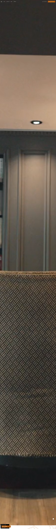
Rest (4, 1)
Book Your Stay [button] (51, 1)
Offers (15, 1)
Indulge (7, 1)
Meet (11, 1)
